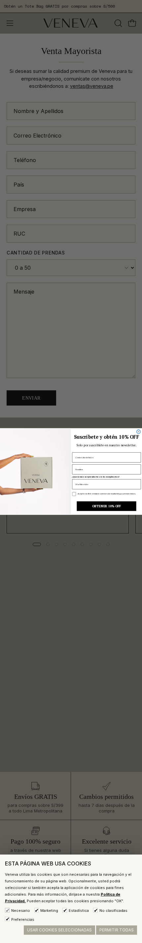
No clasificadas (113, 910)
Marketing (49, 910)
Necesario (20, 910)
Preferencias (22, 919)
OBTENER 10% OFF (106, 506)
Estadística (79, 910)
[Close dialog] (139, 432)
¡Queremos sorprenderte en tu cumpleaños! (95, 476)
